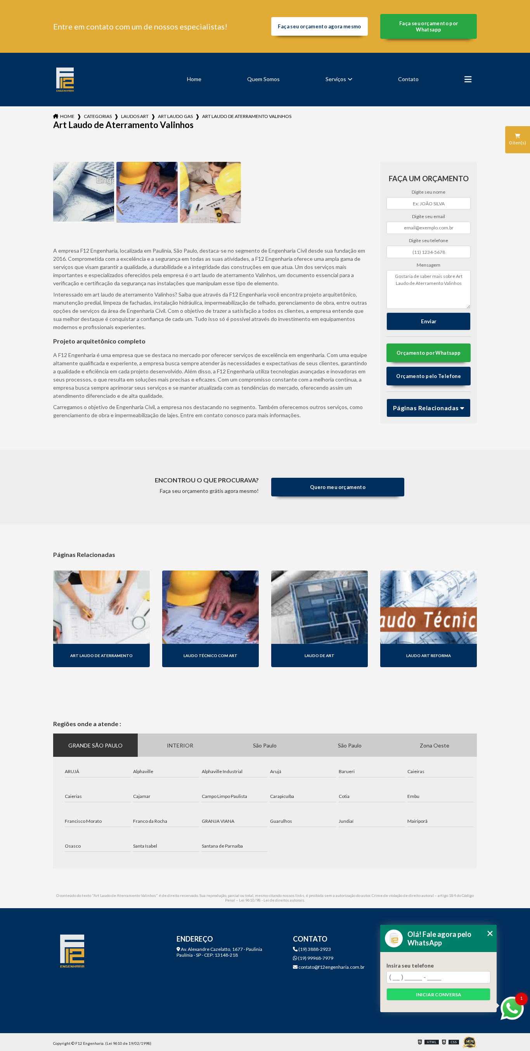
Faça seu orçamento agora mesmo (319, 26)
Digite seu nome (428, 192)
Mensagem (428, 265)
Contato (408, 79)
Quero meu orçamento (337, 487)
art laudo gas (175, 116)
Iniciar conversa (438, 994)
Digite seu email (428, 216)
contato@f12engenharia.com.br (331, 967)
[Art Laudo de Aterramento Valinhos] (83, 192)
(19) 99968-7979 (315, 958)
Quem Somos (263, 79)
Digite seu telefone (428, 240)
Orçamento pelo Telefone (428, 376)
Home (194, 79)
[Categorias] (468, 79)
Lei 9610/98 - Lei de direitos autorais (271, 900)
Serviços (336, 79)
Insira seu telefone (410, 966)
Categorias (98, 116)
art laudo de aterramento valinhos (246, 116)
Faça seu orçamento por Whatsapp (428, 26)
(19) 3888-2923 (314, 949)
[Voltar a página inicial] (65, 80)
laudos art (135, 116)
